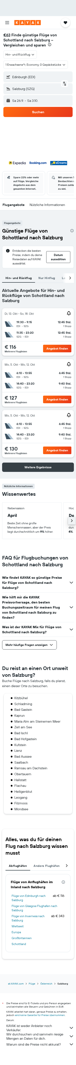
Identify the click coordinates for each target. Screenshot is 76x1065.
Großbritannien (22, 938)
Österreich (46, 983)
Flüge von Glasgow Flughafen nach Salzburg (34, 908)
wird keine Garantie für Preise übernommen (40, 1015)
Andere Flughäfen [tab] (47, 866)
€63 (6, 35)
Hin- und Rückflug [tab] (18, 278)
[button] (7, 22)
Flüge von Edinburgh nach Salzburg (29, 898)
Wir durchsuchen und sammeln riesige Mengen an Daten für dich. (34, 1036)
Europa (16, 932)
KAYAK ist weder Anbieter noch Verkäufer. (29, 1028)
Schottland (19, 944)
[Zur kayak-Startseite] (27, 22)
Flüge (32, 983)
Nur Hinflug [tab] (46, 278)
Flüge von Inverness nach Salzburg (28, 918)
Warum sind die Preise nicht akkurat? (33, 1044)
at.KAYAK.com (16, 983)
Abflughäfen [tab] (18, 866)
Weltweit (18, 926)
